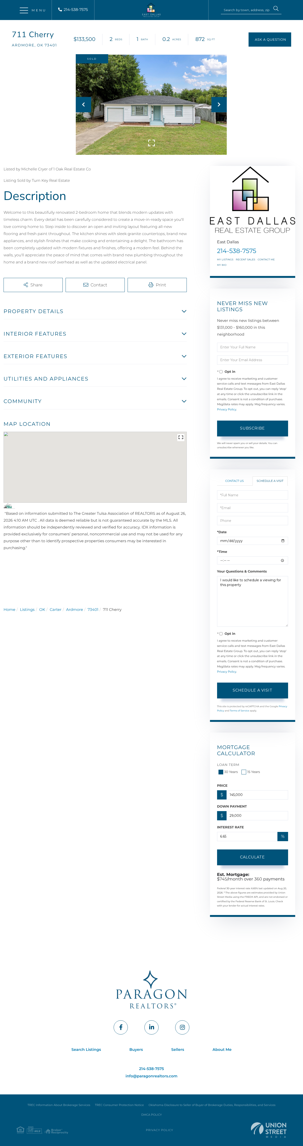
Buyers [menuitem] (136, 1050)
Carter (56, 610)
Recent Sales (245, 259)
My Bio (222, 265)
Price (222, 785)
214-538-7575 (76, 10)
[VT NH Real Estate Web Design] (268, 1130)
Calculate (252, 857)
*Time (222, 552)
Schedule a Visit (270, 481)
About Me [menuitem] (222, 1050)
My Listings (225, 259)
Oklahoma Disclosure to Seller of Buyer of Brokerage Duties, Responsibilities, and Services (211, 1105)
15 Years (253, 772)
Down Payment (232, 806)
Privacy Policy (226, 409)
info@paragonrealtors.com (151, 1076)
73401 (93, 610)
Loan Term (228, 765)
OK (42, 610)
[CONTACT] (270, 39)
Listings (27, 610)
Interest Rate (230, 827)
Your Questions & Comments (242, 571)
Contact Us (234, 481)
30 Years (231, 772)
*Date (222, 532)
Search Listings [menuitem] (86, 1050)
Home (9, 610)
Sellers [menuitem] (177, 1050)
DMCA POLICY (151, 1115)
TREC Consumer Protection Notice (119, 1105)
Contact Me (266, 259)
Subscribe (252, 428)
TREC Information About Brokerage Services (58, 1105)
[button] (276, 9)
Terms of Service (239, 710)
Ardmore (74, 610)
